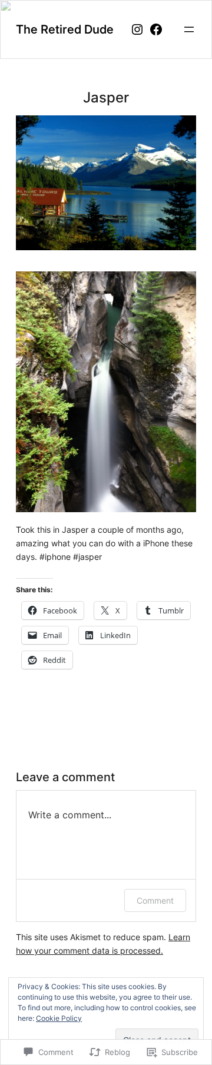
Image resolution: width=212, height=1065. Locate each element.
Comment (155, 900)
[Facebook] (156, 29)
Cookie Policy (59, 1018)
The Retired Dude (65, 29)
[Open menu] (189, 29)
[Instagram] (137, 29)
